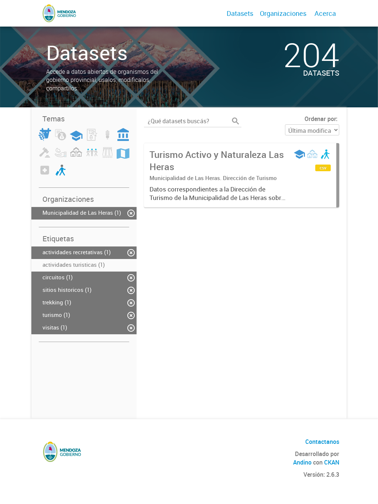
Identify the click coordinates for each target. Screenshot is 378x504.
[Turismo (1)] (60, 174)
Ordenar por (320, 118)
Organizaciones (283, 13)
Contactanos (322, 442)
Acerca (325, 13)
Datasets (240, 13)
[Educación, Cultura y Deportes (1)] (76, 139)
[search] (235, 121)
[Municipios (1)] (76, 156)
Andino (302, 462)
